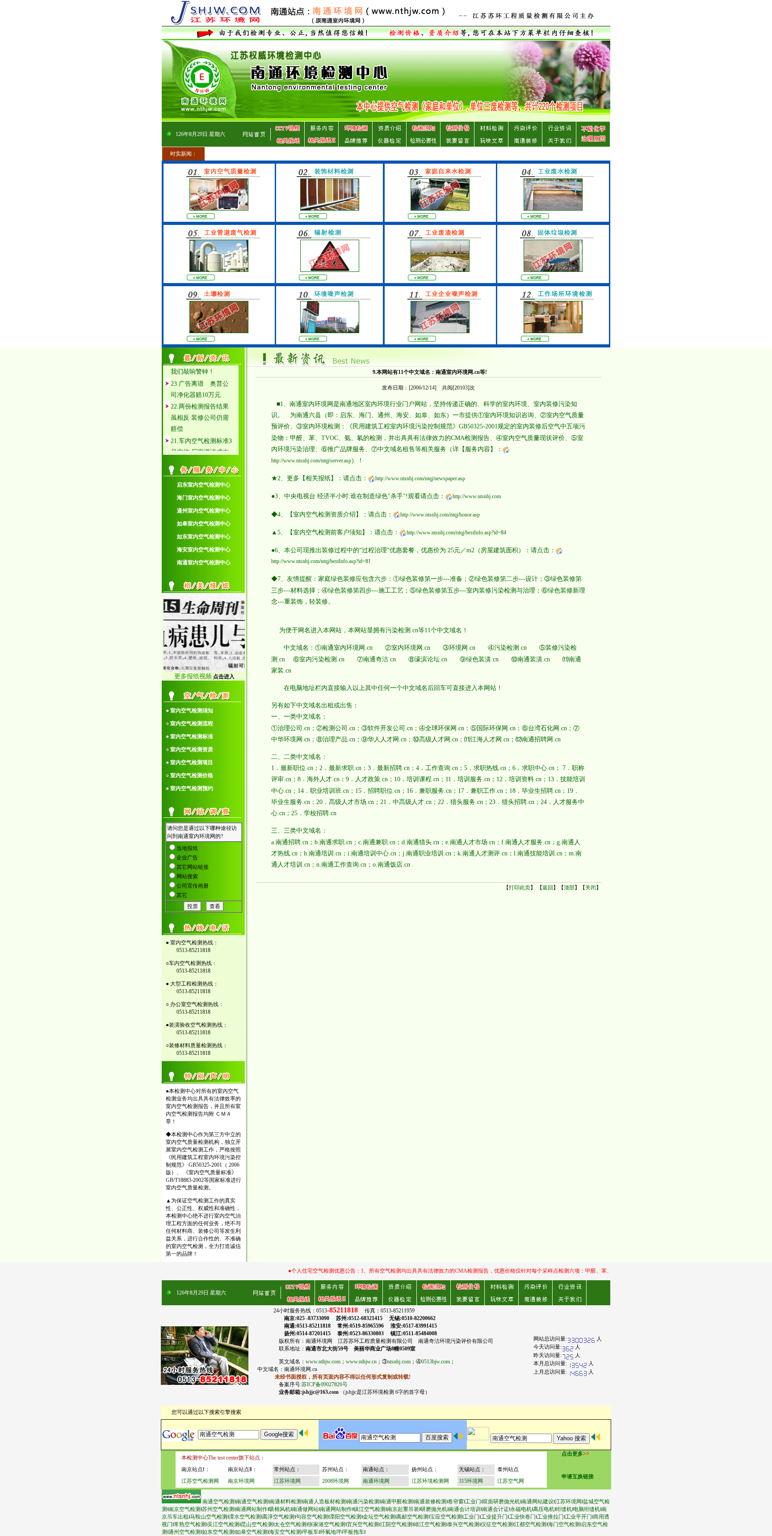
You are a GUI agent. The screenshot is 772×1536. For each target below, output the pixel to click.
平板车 (310, 1532)
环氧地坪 (330, 1532)
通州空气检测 (184, 1532)
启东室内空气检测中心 (204, 485)
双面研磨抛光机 (501, 1501)
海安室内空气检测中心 (204, 549)
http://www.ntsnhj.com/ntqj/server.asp (311, 460)
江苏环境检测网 (430, 1481)
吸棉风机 (279, 1509)
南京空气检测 (184, 1509)
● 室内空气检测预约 (189, 788)
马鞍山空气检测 (208, 1517)
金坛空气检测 (379, 1517)
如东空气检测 (218, 1532)
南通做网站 (305, 1509)
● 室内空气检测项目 (189, 762)
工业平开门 (578, 1517)
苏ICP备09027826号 (325, 1384)
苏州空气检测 (218, 1509)
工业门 (473, 1501)
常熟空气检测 (190, 1524)
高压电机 (543, 1509)
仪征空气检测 (497, 1524)
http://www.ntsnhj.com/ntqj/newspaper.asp (420, 478)
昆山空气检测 (257, 1524)
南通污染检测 (363, 1501)
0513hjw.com (435, 1361)
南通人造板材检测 (324, 1501)
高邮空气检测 (412, 1517)
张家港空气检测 (326, 1524)
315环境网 (471, 1481)
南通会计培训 (465, 1509)
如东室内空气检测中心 (204, 536)
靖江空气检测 (430, 1524)
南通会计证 (495, 1509)
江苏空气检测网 (200, 1481)
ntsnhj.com (399, 1361)
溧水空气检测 (245, 1517)
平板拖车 (353, 1532)
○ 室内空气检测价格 (189, 775)
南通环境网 (376, 1481)
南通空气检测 (218, 1501)
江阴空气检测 (396, 1524)
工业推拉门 (550, 1517)
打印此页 (519, 887)
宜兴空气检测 (363, 1524)
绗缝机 (564, 1509)
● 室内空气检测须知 (189, 710)
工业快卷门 (522, 1517)
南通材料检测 (285, 1501)
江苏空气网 (510, 1481)
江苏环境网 (287, 1481)
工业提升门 (494, 1517)
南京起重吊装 (403, 1509)
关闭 (590, 887)
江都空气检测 (530, 1524)
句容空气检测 (312, 1517)
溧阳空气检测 (345, 1517)
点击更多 (572, 1454)
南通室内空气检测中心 (204, 562)
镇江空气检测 (369, 1509)
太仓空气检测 (290, 1524)
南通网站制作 (251, 1509)
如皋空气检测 (251, 1532)
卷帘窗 (456, 1501)
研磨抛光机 (433, 1509)
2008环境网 (335, 1481)
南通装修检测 (430, 1501)
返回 (547, 887)
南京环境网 (241, 1481)
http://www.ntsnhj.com (477, 496)
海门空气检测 (564, 1524)
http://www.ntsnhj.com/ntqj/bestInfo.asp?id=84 (456, 532)
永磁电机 (521, 1509)
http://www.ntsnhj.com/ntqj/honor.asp (440, 515)
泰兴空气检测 (463, 1524)
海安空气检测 (285, 1532)
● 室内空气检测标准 (189, 736)
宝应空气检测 (446, 1517)
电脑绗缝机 (586, 1509)
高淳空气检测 (278, 1517)
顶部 (569, 887)
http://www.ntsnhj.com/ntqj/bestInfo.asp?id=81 (321, 561)
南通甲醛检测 (397, 1501)
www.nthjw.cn (361, 1361)
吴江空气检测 (223, 1524)
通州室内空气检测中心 (204, 511)
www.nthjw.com (323, 1361)
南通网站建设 (537, 1501)
